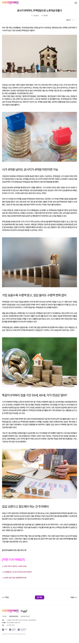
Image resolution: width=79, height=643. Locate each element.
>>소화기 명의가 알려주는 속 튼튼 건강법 (14, 566)
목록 (40, 597)
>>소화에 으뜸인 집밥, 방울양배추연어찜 (14, 578)
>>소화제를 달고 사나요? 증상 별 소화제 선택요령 (16, 572)
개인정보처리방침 (13, 616)
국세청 (4, 629)
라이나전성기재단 (10, 3)
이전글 (7, 597)
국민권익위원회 (22, 629)
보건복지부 (12, 629)
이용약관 (4, 616)
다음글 (72, 597)
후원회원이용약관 (25, 616)
